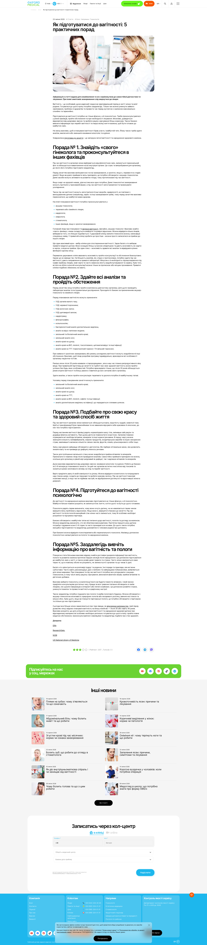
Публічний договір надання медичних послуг (41, 942)
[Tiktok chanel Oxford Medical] (166, 671)
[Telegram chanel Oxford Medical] (175, 671)
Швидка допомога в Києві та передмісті (121, 916)
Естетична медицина (114, 906)
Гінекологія (110, 903)
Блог (39, 10)
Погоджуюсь (103, 938)
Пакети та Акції (95, 3)
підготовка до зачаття (73, 138)
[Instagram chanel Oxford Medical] (158, 671)
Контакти (32, 906)
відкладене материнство (117, 606)
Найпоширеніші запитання (73, 917)
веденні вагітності (90, 229)
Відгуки (32, 916)
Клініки (70, 913)
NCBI (55, 635)
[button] (191, 894)
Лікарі (85, 3)
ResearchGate (59, 630)
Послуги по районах (114, 919)
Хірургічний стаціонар (114, 913)
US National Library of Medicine (66, 640)
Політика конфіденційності (59, 873)
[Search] (165, 3)
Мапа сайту (72, 921)
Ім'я (106, 838)
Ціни (104, 3)
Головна (33, 10)
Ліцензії (32, 909)
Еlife (54, 625)
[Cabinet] (171, 3)
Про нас (32, 913)
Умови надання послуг (72, 873)
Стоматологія (111, 909)
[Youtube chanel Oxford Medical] (142, 671)
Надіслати (145, 872)
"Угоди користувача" (109, 930)
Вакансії (32, 919)
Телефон (57, 838)
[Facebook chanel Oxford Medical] (150, 671)
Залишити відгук (153, 933)
